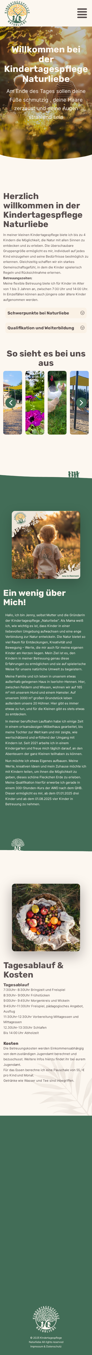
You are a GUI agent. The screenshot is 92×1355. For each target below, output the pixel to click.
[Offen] (83, 13)
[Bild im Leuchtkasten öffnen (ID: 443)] (57, 403)
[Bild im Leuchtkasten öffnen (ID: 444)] (34, 403)
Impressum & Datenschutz (46, 1346)
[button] (46, 313)
